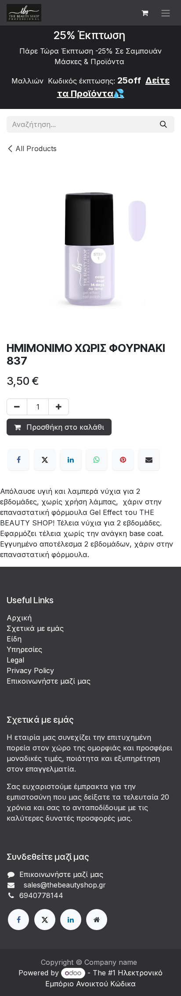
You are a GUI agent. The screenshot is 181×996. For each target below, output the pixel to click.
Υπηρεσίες (24, 649)
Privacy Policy (30, 670)
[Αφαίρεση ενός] (17, 406)
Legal (15, 660)
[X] (44, 459)
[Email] (148, 459)
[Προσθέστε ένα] (58, 406)
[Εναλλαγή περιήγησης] (165, 13)
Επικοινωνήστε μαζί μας (48, 681)
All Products (36, 148)
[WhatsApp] (96, 459)
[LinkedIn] (70, 459)
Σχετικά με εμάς (35, 628)
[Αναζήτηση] (163, 124)
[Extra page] (96, 919)
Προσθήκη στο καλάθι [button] (64, 427)
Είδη (14, 638)
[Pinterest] (123, 459)
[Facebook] (18, 459)
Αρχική (19, 617)
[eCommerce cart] (144, 13)
